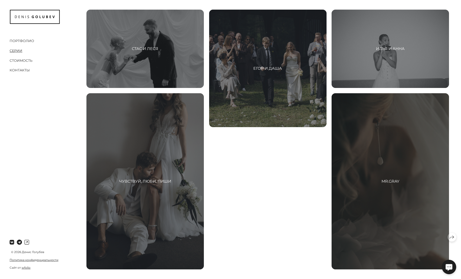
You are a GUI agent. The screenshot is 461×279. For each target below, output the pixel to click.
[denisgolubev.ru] (35, 17)
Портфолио (22, 41)
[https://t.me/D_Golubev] (19, 242)
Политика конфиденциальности (34, 260)
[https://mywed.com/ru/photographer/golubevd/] (26, 242)
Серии (16, 51)
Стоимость (21, 60)
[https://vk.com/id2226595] (12, 242)
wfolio (26, 267)
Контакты (20, 70)
